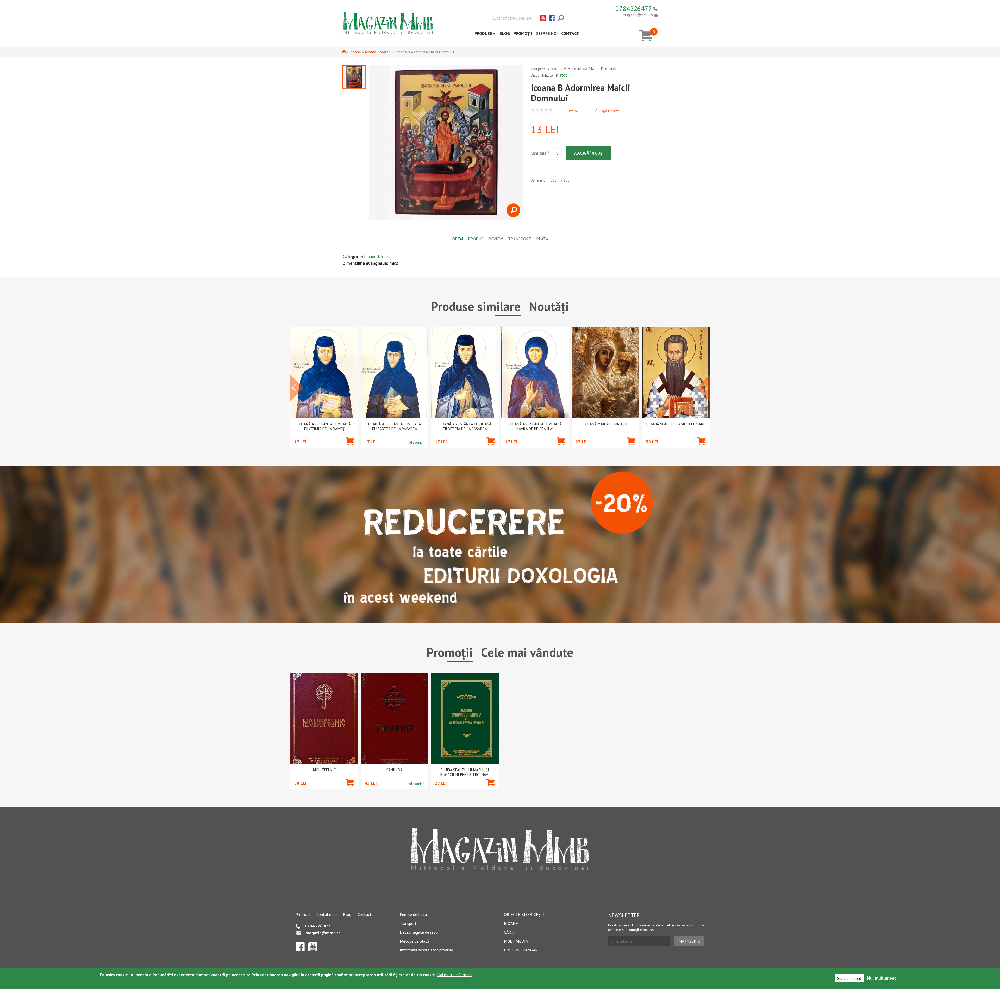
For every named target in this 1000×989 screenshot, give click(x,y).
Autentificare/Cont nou (512, 18)
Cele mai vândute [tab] (527, 652)
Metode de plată (414, 941)
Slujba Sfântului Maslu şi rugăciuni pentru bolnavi (465, 772)
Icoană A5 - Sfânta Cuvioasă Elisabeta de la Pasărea (394, 426)
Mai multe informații (454, 974)
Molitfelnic (324, 770)
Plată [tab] (542, 238)
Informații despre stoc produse (426, 950)
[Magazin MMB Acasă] (388, 23)
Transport (408, 923)
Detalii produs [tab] (467, 238)
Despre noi (546, 33)
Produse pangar (521, 950)
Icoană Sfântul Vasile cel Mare (675, 424)
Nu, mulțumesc (882, 978)
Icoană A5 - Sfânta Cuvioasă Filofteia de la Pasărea (464, 426)
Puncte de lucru (413, 914)
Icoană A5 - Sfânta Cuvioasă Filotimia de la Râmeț (324, 426)
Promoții (523, 33)
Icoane (355, 52)
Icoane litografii (378, 52)
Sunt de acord (849, 978)
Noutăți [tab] (549, 306)
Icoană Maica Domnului (605, 424)
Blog (504, 33)
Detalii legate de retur (419, 932)
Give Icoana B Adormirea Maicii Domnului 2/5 (537, 110)
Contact (570, 33)
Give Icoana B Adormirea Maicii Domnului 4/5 (546, 110)
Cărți (509, 932)
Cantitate (540, 153)
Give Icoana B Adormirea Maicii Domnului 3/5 (542, 110)
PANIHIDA (394, 770)
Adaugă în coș (588, 153)
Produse (483, 33)
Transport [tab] (519, 238)
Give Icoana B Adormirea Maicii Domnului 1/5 (533, 110)
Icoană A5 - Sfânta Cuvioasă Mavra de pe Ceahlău (535, 426)
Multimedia (516, 941)
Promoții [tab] (450, 652)
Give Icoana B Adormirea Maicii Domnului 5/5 (550, 110)
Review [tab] (496, 238)
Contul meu (326, 914)
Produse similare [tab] (476, 306)
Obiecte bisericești (524, 914)
